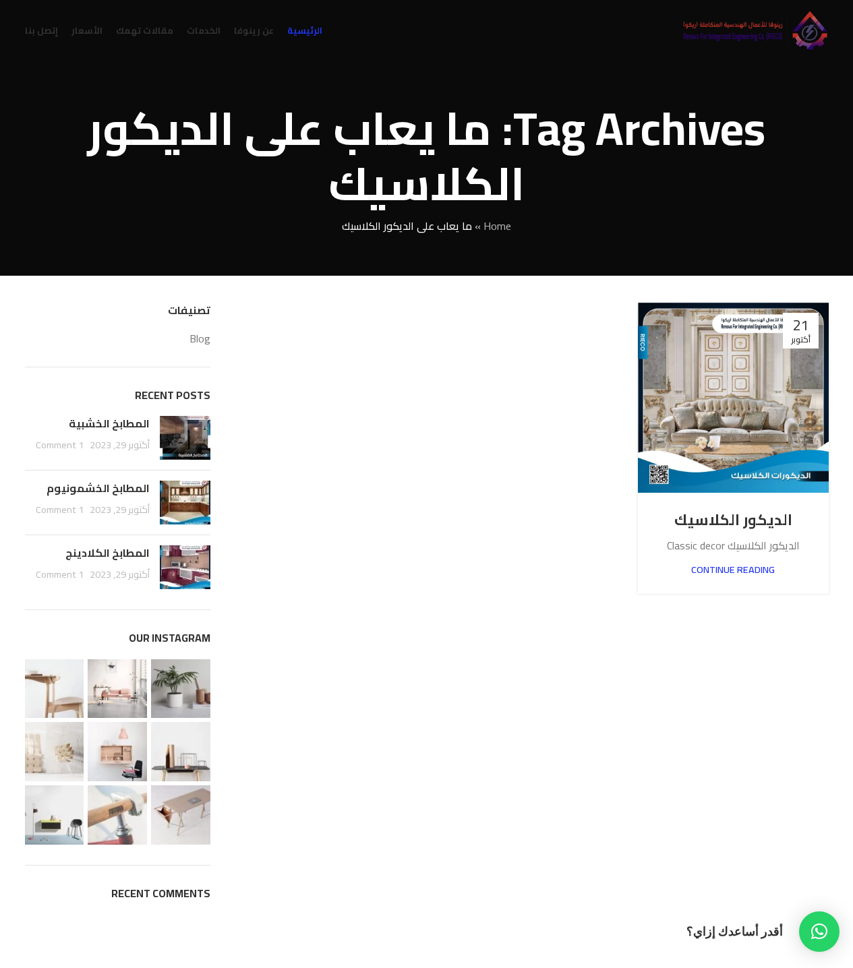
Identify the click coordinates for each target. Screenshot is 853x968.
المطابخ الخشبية (109, 423)
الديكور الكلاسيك (733, 520)
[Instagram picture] (180, 689)
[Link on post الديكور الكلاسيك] (733, 398)
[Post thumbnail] (185, 438)
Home (497, 226)
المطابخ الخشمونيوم (98, 488)
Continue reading (733, 569)
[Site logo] (754, 29)
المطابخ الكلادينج (107, 553)
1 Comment (60, 444)
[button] (819, 931)
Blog (199, 338)
